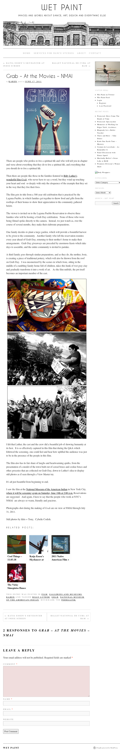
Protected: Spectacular (106, 122)
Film (45, 594)
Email (8, 709)
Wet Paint (62, 7)
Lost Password (105, 106)
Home (26, 53)
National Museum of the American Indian (46, 489)
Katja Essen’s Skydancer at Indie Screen (23, 617)
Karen (13, 81)
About (81, 53)
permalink (68, 600)
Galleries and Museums (65, 594)
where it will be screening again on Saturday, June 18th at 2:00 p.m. (39, 493)
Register (102, 103)
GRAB (55, 597)
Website (8, 719)
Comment (10, 664)
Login (99, 100)
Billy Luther (41, 597)
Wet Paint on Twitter (106, 95)
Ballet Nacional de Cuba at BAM (70, 617)
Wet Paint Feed (103, 97)
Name (7, 699)
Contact (95, 53)
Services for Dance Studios (54, 53)
